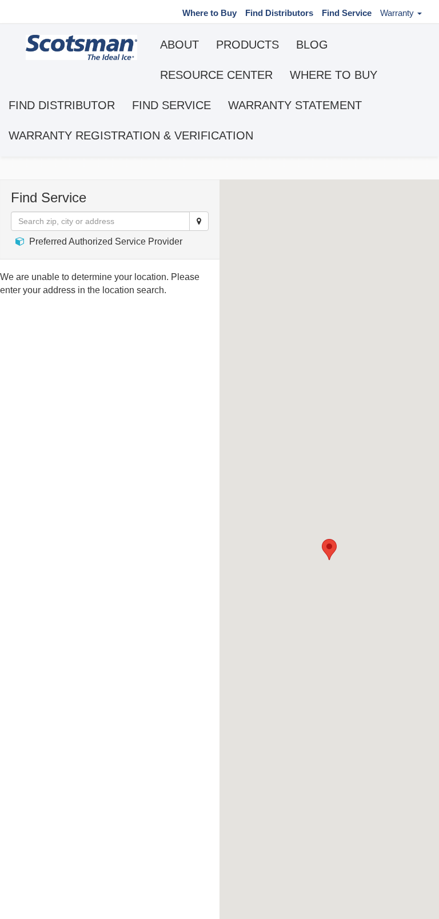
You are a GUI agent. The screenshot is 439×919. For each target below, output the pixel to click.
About (179, 44)
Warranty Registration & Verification (131, 135)
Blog (312, 44)
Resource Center (216, 75)
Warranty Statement (295, 105)
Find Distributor (62, 105)
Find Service (347, 13)
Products (247, 44)
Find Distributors (279, 13)
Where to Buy (209, 13)
